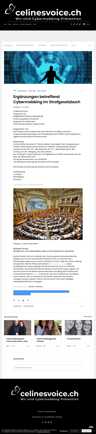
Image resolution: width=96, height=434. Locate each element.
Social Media (42, 45)
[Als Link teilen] (28, 300)
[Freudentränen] (78, 327)
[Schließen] (94, 431)
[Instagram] (74, 24)
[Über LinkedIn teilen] (23, 300)
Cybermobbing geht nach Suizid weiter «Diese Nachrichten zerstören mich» (17, 340)
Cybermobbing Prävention (25, 45)
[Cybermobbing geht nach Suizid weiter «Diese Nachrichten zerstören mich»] (17, 327)
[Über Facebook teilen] (14, 300)
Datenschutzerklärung (43, 432)
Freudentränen (74, 339)
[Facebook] (71, 24)
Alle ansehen (88, 316)
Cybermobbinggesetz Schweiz (46, 340)
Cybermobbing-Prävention (59, 45)
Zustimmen (86, 431)
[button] (90, 45)
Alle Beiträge (8, 45)
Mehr (73, 45)
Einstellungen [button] (64, 431)
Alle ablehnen (75, 431)
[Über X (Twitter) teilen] (19, 300)
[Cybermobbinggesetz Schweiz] (48, 327)
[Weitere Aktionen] (81, 91)
